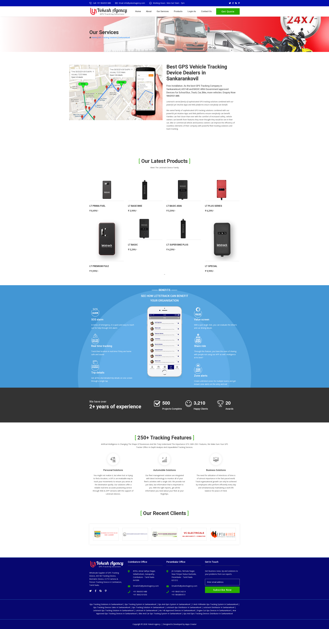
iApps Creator (191, 624)
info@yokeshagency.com (148, 586)
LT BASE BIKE (135, 205)
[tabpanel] (164, 224)
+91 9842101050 (140, 594)
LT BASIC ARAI (174, 205)
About (149, 11)
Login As (192, 11)
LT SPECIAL (211, 266)
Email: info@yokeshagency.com (132, 3)
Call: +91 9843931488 (102, 3)
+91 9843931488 (140, 591)
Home (138, 11)
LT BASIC (133, 244)
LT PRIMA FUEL (97, 205)
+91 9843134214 (179, 591)
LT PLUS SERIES (213, 205)
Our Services (163, 11)
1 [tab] (164, 274)
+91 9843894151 (179, 594)
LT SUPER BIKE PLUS (177, 244)
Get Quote (227, 11)
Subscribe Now (222, 589)
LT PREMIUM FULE (99, 266)
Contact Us (206, 11)
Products (178, 11)
